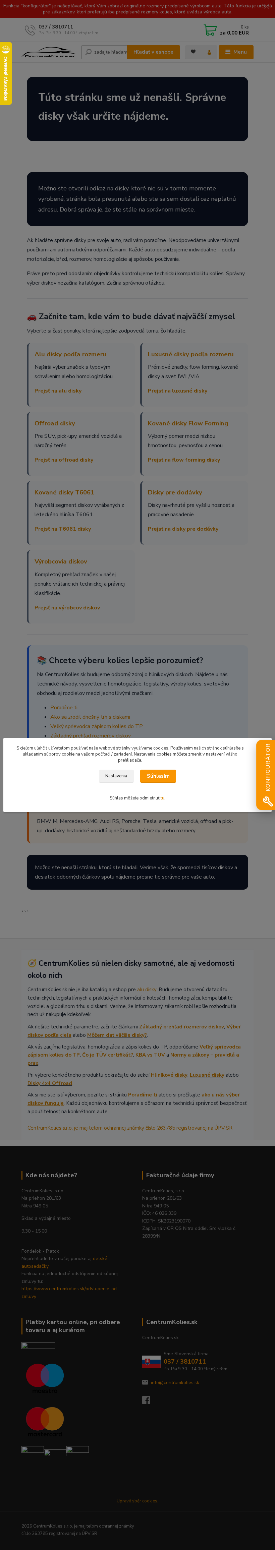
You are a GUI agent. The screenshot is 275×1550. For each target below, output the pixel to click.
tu (162, 798)
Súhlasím (158, 776)
